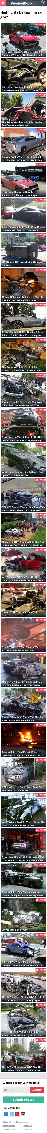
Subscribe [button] (37, 1089)
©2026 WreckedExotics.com (15, 1122)
